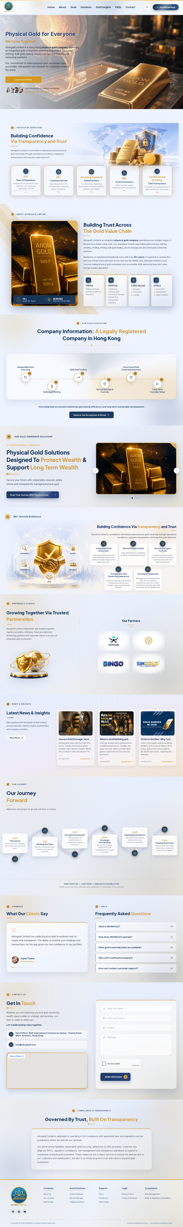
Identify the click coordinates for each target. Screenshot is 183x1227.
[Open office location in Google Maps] (47, 1070)
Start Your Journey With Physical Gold (29, 495)
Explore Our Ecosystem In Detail (90, 415)
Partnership (48, 1202)
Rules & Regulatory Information (158, 1198)
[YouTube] (25, 1211)
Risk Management (152, 1194)
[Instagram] (19, 1211)
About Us (47, 1194)
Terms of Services (129, 1198)
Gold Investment (76, 1194)
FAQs (118, 7)
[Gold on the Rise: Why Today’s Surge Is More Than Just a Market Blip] (158, 723)
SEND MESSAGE (113, 1077)
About (62, 7)
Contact (130, 7)
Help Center (104, 1202)
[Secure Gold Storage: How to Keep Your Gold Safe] (75, 723)
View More (15, 738)
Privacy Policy (127, 1194)
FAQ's (101, 1194)
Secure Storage (76, 1198)
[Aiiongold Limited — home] (8, 7)
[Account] (147, 7)
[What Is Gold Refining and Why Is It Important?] (117, 723)
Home (51, 7)
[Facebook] (13, 1211)
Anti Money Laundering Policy (161, 1223)
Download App (167, 7)
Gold (73, 7)
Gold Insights (103, 7)
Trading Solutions (77, 1202)
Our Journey (49, 1198)
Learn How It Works (23, 80)
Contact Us (103, 1198)
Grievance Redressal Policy (137, 1223)
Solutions (86, 7)
